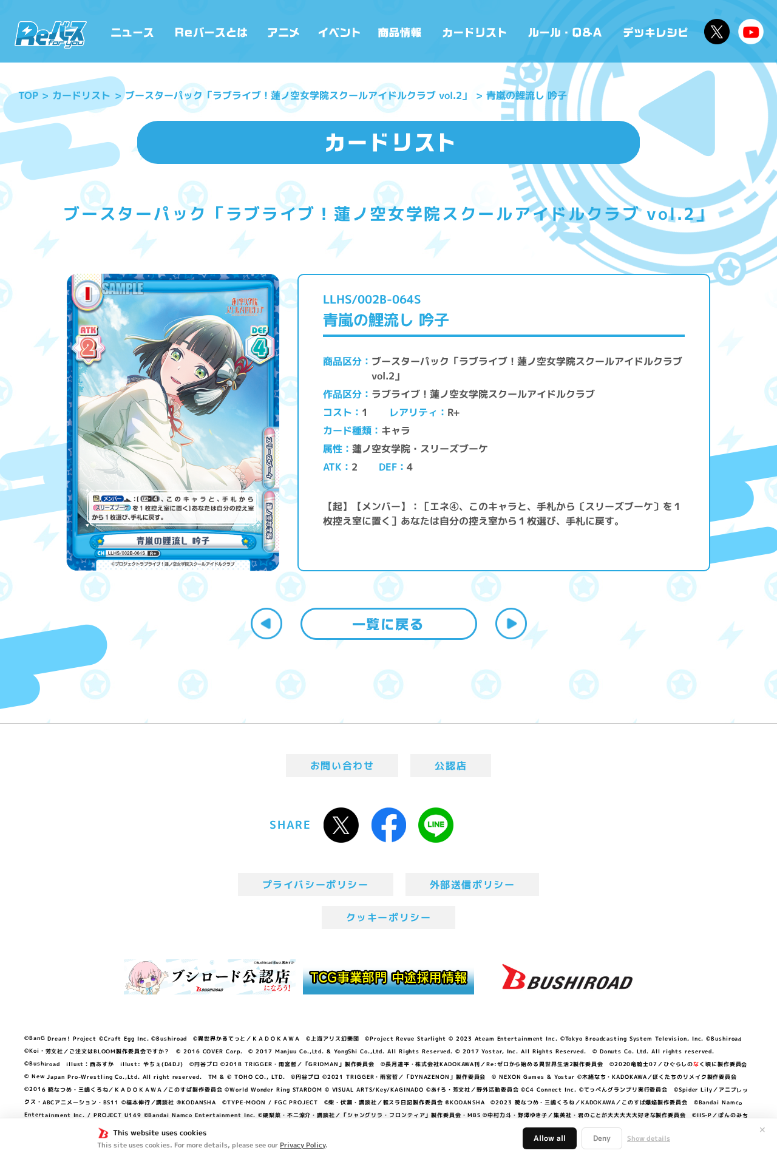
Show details (648, 1138)
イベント (339, 31)
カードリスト (476, 31)
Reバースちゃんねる (751, 31)
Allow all (550, 1138)
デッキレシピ (656, 31)
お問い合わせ (342, 765)
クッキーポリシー (389, 917)
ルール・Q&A (566, 31)
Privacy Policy (302, 1145)
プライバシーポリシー (315, 884)
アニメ (283, 31)
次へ (511, 623)
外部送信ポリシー (472, 884)
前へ (266, 623)
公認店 (451, 765)
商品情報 (400, 31)
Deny (602, 1138)
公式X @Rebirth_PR (717, 31)
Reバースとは (211, 31)
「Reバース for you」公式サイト (51, 35)
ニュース (133, 31)
